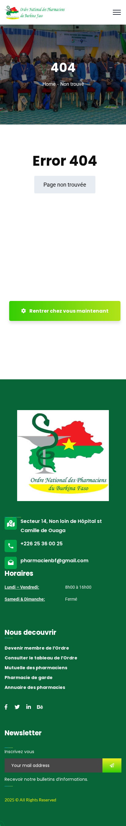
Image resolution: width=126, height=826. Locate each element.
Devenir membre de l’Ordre (37, 648)
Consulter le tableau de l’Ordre (41, 658)
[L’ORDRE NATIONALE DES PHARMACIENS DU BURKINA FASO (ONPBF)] (35, 12)
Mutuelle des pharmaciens (36, 668)
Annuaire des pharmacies (35, 687)
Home (49, 84)
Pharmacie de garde (29, 677)
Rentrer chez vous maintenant (68, 310)
